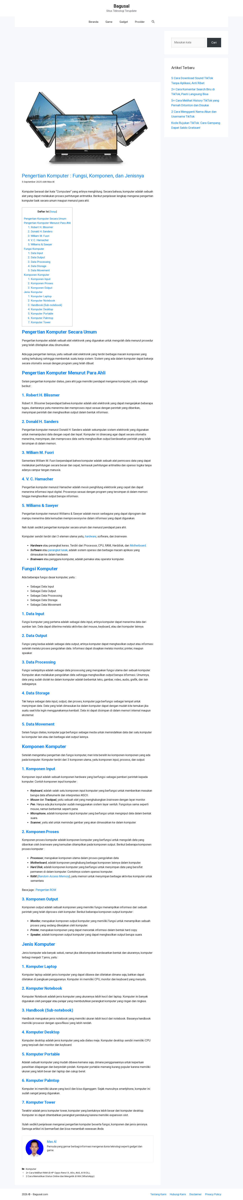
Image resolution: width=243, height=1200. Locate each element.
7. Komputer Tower (39, 322)
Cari (214, 42)
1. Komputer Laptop (40, 296)
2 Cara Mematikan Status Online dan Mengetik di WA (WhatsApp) (60, 1176)
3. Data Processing (39, 261)
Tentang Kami (158, 1194)
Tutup (53, 211)
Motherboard (138, 545)
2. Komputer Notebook (41, 300)
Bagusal (121, 6)
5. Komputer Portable (40, 313)
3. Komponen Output (40, 287)
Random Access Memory (53, 876)
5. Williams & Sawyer (40, 244)
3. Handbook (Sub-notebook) (45, 305)
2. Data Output (36, 257)
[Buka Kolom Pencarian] (153, 22)
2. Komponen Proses (40, 283)
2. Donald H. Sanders (40, 231)
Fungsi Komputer (34, 248)
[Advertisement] (88, 56)
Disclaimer (195, 1194)
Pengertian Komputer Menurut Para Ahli (47, 223)
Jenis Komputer (33, 292)
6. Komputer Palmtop (40, 318)
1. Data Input (35, 253)
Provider (140, 21)
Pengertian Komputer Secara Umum (45, 218)
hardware (90, 536)
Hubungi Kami (178, 1194)
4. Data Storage (37, 266)
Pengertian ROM (46, 890)
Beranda (93, 21)
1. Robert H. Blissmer (40, 227)
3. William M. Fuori (38, 236)
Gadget (124, 21)
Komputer (31, 1168)
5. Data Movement (39, 270)
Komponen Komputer (36, 274)
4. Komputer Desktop (40, 309)
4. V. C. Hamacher (38, 240)
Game (108, 21)
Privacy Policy (213, 1194)
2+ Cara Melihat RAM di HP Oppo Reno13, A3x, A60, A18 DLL (58, 1172)
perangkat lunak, (58, 550)
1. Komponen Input (39, 279)
